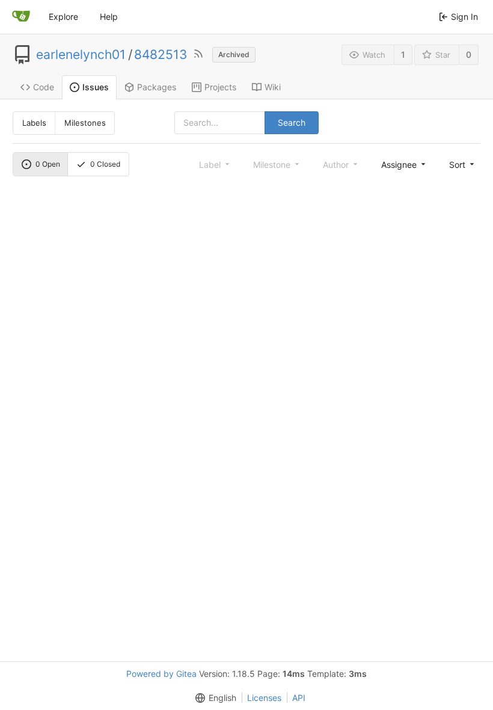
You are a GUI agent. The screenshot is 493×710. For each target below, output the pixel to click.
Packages (156, 87)
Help (109, 16)
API (298, 698)
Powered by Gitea (161, 673)
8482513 (160, 55)
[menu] (404, 164)
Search (291, 122)
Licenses (264, 698)
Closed (105, 163)
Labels (34, 123)
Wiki (273, 87)
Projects (220, 87)
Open (47, 163)
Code (43, 87)
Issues (95, 87)
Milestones (85, 123)
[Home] (21, 17)
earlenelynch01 (81, 55)
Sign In (464, 16)
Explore (63, 16)
